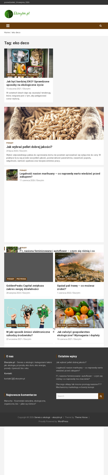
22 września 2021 (14, 339)
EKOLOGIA (21, 75)
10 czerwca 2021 (64, 339)
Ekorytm (27, 89)
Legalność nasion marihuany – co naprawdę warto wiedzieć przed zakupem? (60, 175)
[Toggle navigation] (8, 25)
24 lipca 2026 (12, 151)
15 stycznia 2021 (13, 89)
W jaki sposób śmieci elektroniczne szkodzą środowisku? (28, 333)
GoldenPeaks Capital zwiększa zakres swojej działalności (25, 287)
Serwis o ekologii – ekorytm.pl (48, 417)
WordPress (63, 421)
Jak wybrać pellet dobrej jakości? (29, 147)
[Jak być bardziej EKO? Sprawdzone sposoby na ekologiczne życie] (28, 63)
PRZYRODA (33, 75)
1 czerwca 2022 (64, 293)
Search (101, 396)
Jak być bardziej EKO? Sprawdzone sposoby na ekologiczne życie (27, 83)
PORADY (9, 143)
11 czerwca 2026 (27, 180)
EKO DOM (11, 75)
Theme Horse (81, 417)
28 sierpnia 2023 (13, 293)
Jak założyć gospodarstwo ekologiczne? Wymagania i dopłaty (78, 333)
